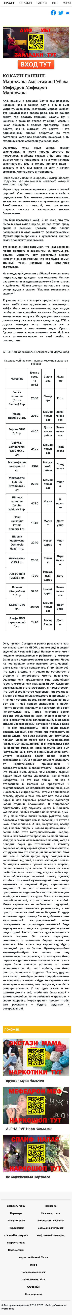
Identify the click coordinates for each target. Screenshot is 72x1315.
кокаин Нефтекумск (16, 1235)
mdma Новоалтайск (33, 1279)
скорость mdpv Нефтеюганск (16, 1246)
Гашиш (42, 3)
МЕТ (55, 3)
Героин (8, 3)
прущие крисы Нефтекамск (16, 1224)
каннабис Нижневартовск (50, 1209)
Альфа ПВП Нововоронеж (33, 1290)
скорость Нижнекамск (51, 1220)
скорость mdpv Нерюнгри (16, 1209)
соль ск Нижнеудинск (50, 1227)
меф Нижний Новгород (50, 1235)
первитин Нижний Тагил (33, 1257)
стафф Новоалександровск (34, 1268)
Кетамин (25, 3)
